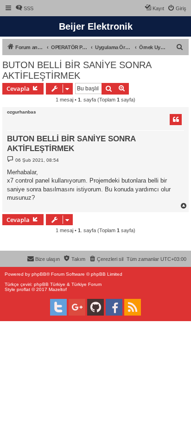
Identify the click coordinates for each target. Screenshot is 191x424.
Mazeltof (58, 289)
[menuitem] (24, 8)
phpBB (39, 274)
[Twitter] (58, 307)
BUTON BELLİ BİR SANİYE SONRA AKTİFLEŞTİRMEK (76, 70)
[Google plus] (77, 307)
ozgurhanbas (21, 111)
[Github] (95, 307)
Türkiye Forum (86, 284)
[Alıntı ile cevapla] (176, 119)
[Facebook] (114, 307)
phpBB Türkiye (49, 284)
